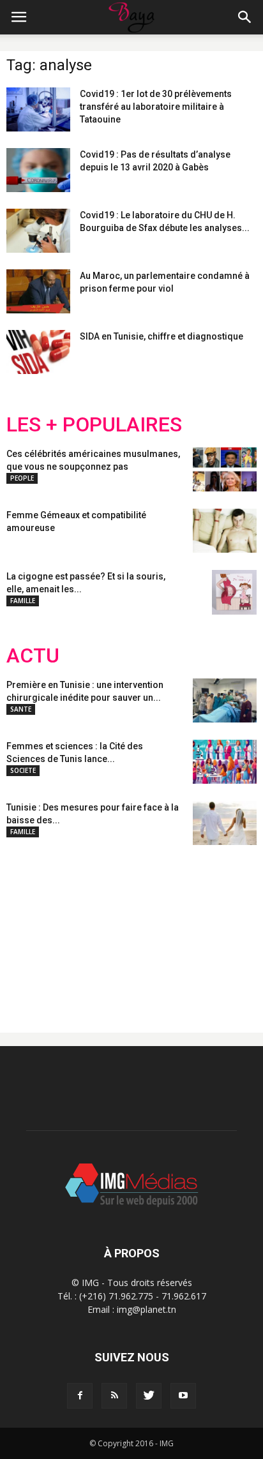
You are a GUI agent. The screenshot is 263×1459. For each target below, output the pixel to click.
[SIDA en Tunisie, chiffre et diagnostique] (38, 352)
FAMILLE (22, 600)
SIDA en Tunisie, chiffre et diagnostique (161, 336)
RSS (126, 928)
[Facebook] (80, 1396)
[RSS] (114, 1396)
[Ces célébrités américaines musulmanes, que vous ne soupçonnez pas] (225, 469)
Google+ (175, 928)
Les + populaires (94, 425)
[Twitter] (149, 1396)
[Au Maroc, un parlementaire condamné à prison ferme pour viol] (38, 291)
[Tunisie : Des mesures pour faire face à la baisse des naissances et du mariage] (225, 823)
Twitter (78, 928)
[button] (245, 17)
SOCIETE (23, 770)
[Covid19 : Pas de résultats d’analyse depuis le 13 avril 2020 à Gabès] (38, 170)
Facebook (30, 928)
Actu (32, 656)
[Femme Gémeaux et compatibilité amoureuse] (225, 531)
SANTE (20, 709)
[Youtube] (183, 1396)
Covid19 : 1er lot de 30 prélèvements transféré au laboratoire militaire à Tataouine (156, 106)
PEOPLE (22, 478)
